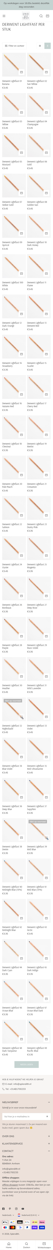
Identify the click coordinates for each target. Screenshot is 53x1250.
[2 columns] (47, 46)
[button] (47, 16)
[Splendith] (26, 16)
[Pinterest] (10, 1209)
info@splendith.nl (22, 1084)
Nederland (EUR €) (29, 1215)
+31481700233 (18, 1089)
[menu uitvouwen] (4, 16)
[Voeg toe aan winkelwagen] (21, 72)
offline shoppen (10, 1184)
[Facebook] (3, 1209)
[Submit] (46, 1116)
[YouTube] (23, 1209)
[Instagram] (16, 1209)
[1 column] (40, 46)
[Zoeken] (41, 16)
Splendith (14, 1234)
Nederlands (6, 1215)
